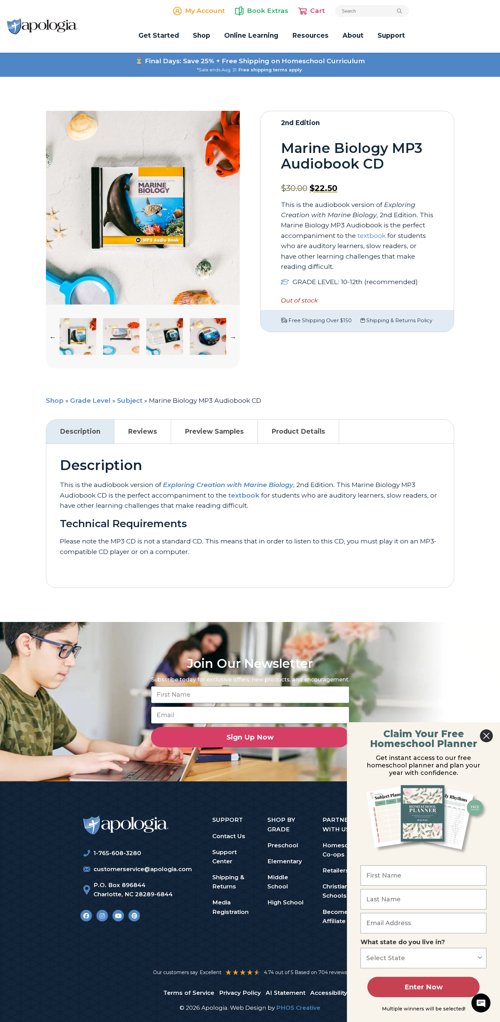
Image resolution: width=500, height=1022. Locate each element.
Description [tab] (80, 431)
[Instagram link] (102, 916)
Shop (201, 35)
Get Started (158, 35)
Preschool (282, 845)
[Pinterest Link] (134, 916)
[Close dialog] (486, 736)
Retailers (335, 870)
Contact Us (228, 836)
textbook (244, 495)
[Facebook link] (86, 916)
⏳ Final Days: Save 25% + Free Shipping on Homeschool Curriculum (250, 61)
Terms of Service (188, 992)
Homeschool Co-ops (342, 850)
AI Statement (285, 992)
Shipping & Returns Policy (398, 320)
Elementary (284, 861)
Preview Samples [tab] (214, 431)
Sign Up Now (250, 737)
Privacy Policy (240, 992)
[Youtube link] (118, 916)
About (353, 35)
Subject (130, 400)
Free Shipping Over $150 (319, 320)
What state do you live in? (403, 942)
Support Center (224, 857)
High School (285, 902)
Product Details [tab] (298, 431)
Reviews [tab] (142, 431)
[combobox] (421, 958)
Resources (310, 35)
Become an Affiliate (339, 916)
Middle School (277, 882)
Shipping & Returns (228, 882)
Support (391, 35)
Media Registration (230, 907)
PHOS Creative (298, 1007)
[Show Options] (480, 958)
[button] (53, 336)
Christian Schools (335, 891)
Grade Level (90, 400)
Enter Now (423, 987)
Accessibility (328, 992)
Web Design (248, 1007)
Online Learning (251, 35)
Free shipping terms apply (270, 69)
